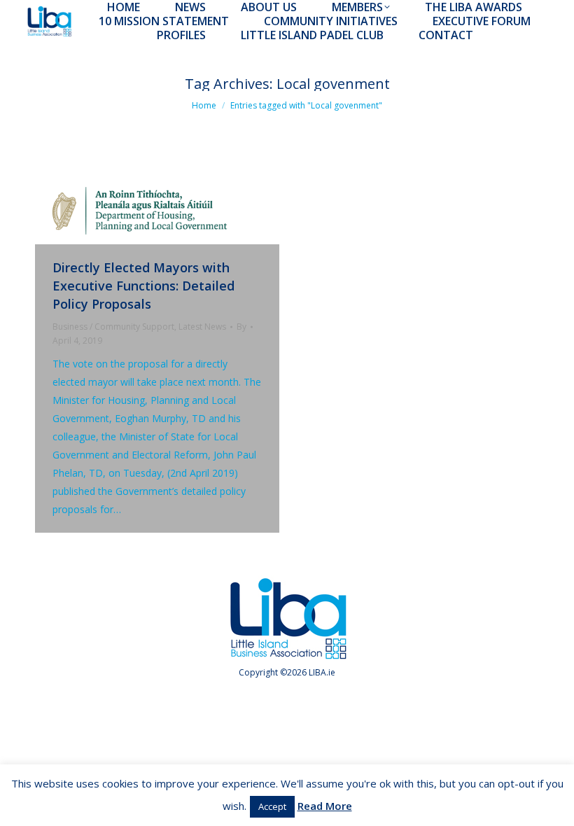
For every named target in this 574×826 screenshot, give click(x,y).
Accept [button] (272, 806)
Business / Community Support (113, 326)
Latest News (202, 326)
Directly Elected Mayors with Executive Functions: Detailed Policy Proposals (143, 285)
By (241, 326)
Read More (325, 806)
